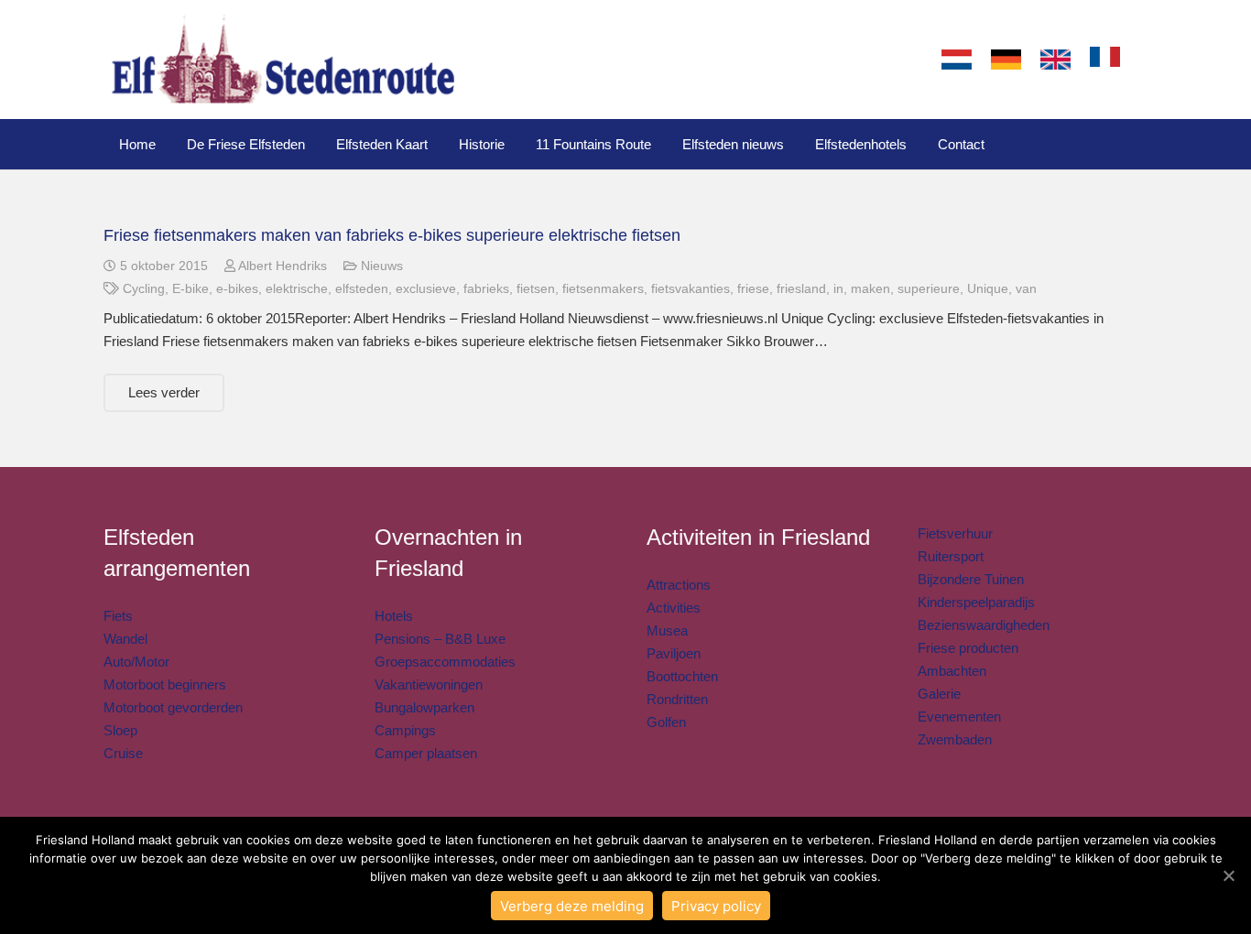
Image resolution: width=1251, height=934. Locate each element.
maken (870, 289)
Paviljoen (674, 653)
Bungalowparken (424, 707)
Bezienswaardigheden (984, 625)
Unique (987, 289)
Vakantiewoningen (429, 684)
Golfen (666, 722)
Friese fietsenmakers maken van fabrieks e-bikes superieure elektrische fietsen (391, 235)
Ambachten (952, 671)
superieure (928, 289)
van (1026, 289)
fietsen (536, 289)
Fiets (118, 616)
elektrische (297, 289)
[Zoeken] (1148, 59)
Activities (674, 607)
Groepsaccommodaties (445, 661)
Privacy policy (716, 906)
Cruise (123, 753)
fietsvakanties (690, 289)
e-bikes (237, 289)
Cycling (144, 289)
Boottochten (682, 676)
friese (753, 289)
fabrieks (486, 289)
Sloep (120, 730)
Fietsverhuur (955, 533)
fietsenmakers (603, 289)
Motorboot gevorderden (173, 707)
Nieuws (382, 266)
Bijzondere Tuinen (971, 579)
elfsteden (361, 289)
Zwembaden (955, 739)
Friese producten (968, 648)
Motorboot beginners (164, 684)
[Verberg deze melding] (1228, 875)
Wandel (125, 638)
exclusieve (426, 289)
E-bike (190, 289)
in (838, 289)
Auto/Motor (136, 661)
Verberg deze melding (572, 906)
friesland (801, 289)
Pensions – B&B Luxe (440, 638)
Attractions (679, 584)
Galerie (939, 693)
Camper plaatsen (426, 753)
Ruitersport (951, 556)
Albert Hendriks (282, 266)
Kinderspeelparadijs (976, 602)
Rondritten (677, 699)
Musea (667, 630)
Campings (405, 730)
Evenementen (959, 716)
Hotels (394, 616)
